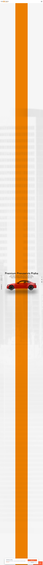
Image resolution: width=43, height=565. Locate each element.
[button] (42, 2)
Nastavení (32, 562)
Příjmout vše (32, 560)
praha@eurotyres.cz (1, 278)
